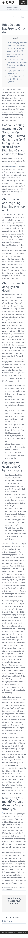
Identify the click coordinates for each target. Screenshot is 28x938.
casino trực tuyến (14, 167)
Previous (16, 17)
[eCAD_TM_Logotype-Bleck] (8, 1)
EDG (25, 932)
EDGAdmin (6, 887)
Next (22, 17)
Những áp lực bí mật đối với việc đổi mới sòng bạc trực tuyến (16, 79)
